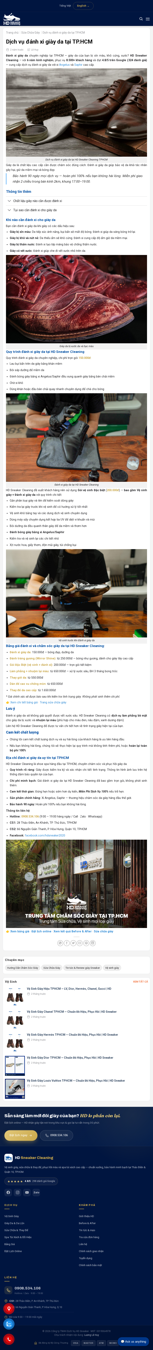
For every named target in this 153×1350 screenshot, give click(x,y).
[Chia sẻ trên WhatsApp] (60, 943)
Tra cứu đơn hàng (89, 1237)
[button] (141, 19)
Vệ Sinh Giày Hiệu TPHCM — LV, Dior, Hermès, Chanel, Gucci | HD (69, 988)
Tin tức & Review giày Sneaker (83, 967)
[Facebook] (8, 1192)
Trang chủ (12, 32)
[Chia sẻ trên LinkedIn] (93, 943)
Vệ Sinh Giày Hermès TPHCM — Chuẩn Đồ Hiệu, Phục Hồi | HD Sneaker (72, 1034)
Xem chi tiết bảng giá (24, 702)
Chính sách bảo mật (90, 1265)
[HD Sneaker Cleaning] (13, 19)
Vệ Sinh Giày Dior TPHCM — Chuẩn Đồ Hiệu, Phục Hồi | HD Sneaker (70, 1057)
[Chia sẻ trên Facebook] (67, 943)
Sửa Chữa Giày (30, 32)
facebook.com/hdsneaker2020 (45, 835)
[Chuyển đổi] (9, 201)
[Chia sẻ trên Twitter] (73, 943)
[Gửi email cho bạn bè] (80, 943)
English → (83, 5)
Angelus (64, 65)
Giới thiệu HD (86, 1216)
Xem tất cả (140, 981)
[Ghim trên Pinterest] (86, 943)
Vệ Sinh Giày (11, 1216)
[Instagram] (17, 1192)
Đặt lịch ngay (18, 1135)
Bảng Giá (9, 1244)
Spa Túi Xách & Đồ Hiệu (17, 1237)
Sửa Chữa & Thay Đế (16, 1230)
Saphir (78, 65)
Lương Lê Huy (91, 1335)
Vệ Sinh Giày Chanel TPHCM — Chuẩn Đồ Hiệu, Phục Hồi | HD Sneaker (72, 1011)
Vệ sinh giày (112, 967)
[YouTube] (27, 1192)
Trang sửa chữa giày (53, 702)
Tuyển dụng (85, 1258)
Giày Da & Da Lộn (14, 1223)
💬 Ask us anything (133, 1341)
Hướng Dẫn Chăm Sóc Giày (22, 967)
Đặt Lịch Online (13, 1251)
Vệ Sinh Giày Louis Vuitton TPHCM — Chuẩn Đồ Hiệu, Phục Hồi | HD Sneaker (76, 1080)
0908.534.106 (59, 1135)
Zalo (36, 1192)
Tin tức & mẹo (87, 1230)
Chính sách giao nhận (91, 1251)
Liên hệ (83, 1244)
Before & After (87, 1223)
